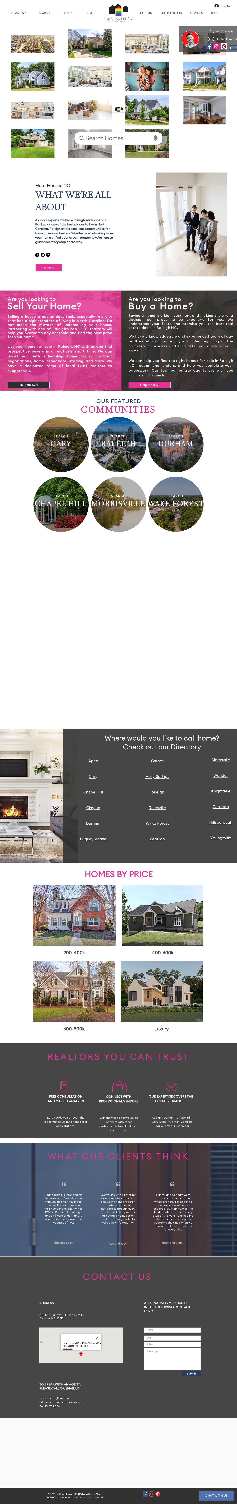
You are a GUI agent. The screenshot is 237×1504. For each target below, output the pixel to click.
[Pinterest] (224, 46)
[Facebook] (209, 46)
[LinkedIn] (43, 255)
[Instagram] (216, 46)
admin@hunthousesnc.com (67, 1402)
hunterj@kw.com (59, 1398)
